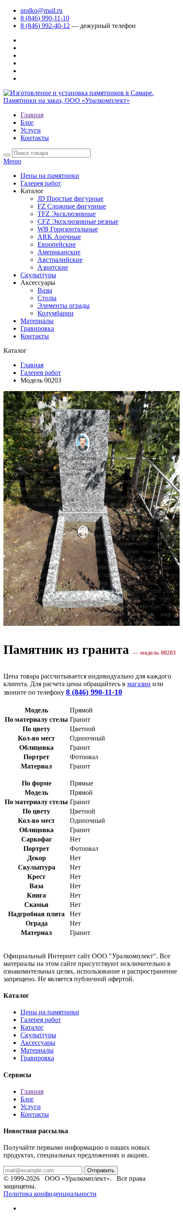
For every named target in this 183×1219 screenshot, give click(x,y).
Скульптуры (38, 275)
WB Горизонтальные (67, 229)
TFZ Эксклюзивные (66, 213)
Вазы (44, 290)
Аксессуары (37, 1042)
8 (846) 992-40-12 (45, 25)
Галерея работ (40, 183)
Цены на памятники (49, 175)
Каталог (32, 1027)
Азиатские (52, 267)
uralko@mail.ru (41, 10)
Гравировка (37, 328)
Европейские (56, 244)
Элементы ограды (63, 305)
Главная (31, 114)
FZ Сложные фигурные (71, 206)
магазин (139, 683)
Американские (58, 252)
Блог (27, 122)
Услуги (30, 130)
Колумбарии (55, 313)
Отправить (100, 1170)
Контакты (34, 137)
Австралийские (60, 259)
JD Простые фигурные (70, 198)
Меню (12, 161)
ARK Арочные (59, 236)
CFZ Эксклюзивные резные (77, 221)
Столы (47, 297)
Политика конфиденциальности (50, 1193)
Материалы (37, 320)
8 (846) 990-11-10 (44, 18)
